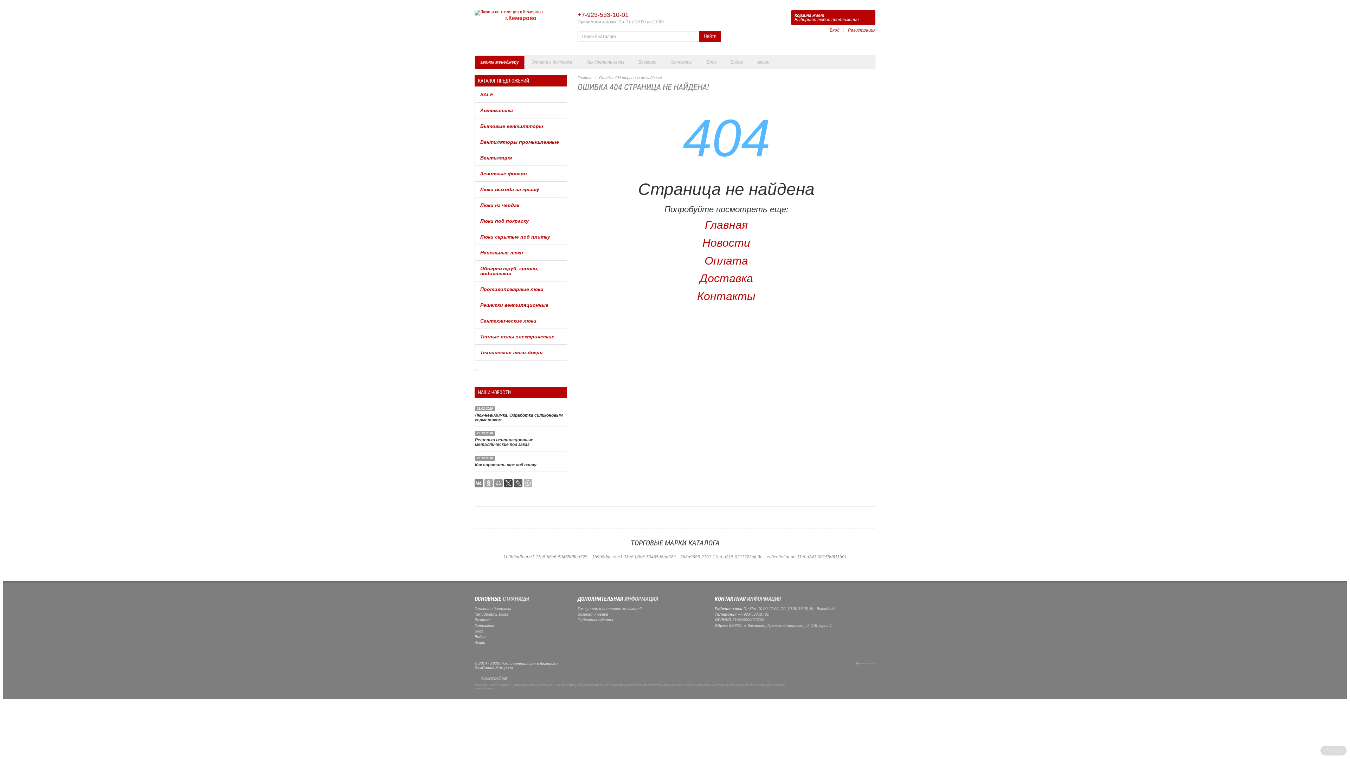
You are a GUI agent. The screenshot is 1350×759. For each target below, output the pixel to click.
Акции (763, 62)
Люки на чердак (499, 205)
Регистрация (861, 30)
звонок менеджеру (499, 62)
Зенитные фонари (503, 173)
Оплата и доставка (552, 62)
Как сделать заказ (605, 62)
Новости (726, 242)
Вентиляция (496, 158)
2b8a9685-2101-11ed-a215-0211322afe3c (721, 556)
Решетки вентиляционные (514, 305)
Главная (585, 78)
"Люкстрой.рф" (494, 678)
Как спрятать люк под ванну (505, 464)
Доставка (726, 278)
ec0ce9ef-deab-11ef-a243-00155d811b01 (807, 556)
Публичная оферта (595, 620)
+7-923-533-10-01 (603, 14)
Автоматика (496, 110)
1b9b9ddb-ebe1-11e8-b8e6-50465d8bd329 (545, 556)
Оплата (726, 260)
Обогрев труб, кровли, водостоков (509, 271)
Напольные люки (501, 252)
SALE (486, 94)
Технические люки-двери (511, 352)
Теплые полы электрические (517, 336)
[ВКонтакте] (479, 483)
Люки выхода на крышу (509, 189)
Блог (711, 62)
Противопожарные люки (512, 289)
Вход (835, 30)
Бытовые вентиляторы (511, 126)
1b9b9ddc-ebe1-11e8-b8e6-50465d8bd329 (634, 556)
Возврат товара (593, 614)
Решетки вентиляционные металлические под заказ (504, 442)
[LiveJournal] (518, 483)
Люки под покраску (504, 221)
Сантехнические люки (508, 321)
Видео (737, 62)
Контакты (681, 62)
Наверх (1333, 750)
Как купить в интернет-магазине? (610, 608)
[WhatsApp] (528, 483)
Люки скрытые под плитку (515, 237)
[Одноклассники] (488, 483)
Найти (710, 36)
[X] (508, 483)
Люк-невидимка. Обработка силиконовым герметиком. (519, 417)
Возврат (647, 62)
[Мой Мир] (498, 483)
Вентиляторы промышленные (519, 142)
